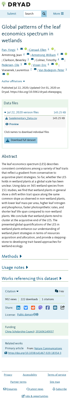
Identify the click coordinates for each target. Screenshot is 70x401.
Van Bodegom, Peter (51, 70)
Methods (10, 256)
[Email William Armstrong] (62, 54)
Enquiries (12, 389)
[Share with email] (55, 307)
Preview (14, 124)
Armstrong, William (43, 55)
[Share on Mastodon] (40, 307)
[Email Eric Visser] (52, 64)
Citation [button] (10, 291)
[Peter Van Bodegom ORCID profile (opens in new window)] (8, 74)
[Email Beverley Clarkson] (32, 59)
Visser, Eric (39, 65)
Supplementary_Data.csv (23, 118)
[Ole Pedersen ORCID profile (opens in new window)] (29, 64)
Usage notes (13, 267)
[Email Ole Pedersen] (25, 64)
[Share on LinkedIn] (18, 307)
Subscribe (61, 389)
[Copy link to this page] (62, 308)
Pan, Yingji (8, 50)
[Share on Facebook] (48, 307)
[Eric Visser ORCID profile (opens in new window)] (57, 64)
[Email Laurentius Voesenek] (35, 69)
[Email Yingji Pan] (22, 49)
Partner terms (18, 382)
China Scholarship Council (19, 331)
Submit (11, 13)
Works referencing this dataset (30, 278)
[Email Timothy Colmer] (62, 59)
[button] (35, 112)
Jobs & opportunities (36, 396)
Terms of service (57, 375)
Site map (55, 382)
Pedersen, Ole (10, 65)
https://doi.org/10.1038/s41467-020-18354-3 (34, 353)
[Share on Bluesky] (26, 307)
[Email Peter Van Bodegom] (4, 74)
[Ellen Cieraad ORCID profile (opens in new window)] (52, 49)
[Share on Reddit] (33, 307)
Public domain (25, 314)
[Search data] (44, 14)
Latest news (36, 389)
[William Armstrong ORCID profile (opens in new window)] (66, 54)
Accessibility (30, 375)
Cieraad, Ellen (37, 50)
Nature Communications (48, 348)
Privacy (8, 375)
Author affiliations (12, 81)
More (57, 13)
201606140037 (45, 331)
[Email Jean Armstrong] (28, 54)
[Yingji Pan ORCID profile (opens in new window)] (26, 49)
